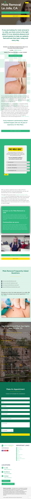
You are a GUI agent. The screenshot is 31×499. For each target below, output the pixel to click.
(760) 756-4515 (8, 477)
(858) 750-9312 (18, 50)
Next (6, 174)
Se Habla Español (19, 454)
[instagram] (4, 450)
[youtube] (6, 450)
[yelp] (7, 450)
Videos (18, 450)
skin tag (26, 105)
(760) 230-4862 (8, 473)
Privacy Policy (19, 457)
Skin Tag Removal (19, 449)
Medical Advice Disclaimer (21, 458)
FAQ (18, 453)
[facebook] (2, 450)
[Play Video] (15, 243)
